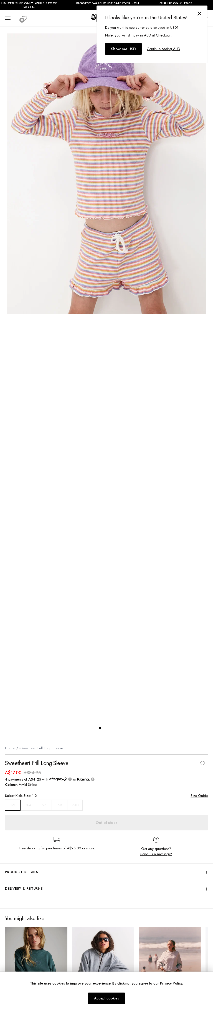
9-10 (75, 805)
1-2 (12, 805)
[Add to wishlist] (202, 763)
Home (9, 748)
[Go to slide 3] (111, 728)
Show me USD (123, 49)
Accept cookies (106, 998)
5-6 (44, 805)
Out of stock (106, 822)
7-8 (59, 805)
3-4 (28, 805)
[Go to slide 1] (100, 728)
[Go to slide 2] (106, 728)
